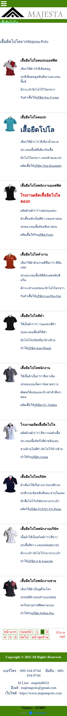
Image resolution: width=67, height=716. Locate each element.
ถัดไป (24, 637)
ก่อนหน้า (26, 632)
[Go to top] (60, 634)
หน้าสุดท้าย (40, 637)
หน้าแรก (10, 632)
